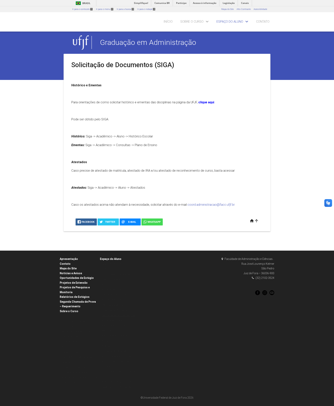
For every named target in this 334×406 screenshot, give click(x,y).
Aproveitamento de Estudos (115, 320)
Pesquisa (106, 330)
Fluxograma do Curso (73, 347)
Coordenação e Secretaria (75, 372)
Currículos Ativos (70, 316)
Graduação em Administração (148, 42)
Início (168, 21)
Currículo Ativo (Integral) (74, 321)
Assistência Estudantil (113, 300)
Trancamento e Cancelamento (117, 295)
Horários (106, 284)
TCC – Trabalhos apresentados (117, 274)
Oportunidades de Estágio (77, 277)
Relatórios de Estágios (74, 296)
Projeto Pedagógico (71, 342)
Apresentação (69, 258)
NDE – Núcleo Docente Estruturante (79, 377)
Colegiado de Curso (72, 383)
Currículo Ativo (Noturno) (74, 326)
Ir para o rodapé (146, 9)
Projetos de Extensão (74, 282)
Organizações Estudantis (114, 310)
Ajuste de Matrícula (111, 289)
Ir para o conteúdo (82, 9)
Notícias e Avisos (71, 273)
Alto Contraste (244, 9)
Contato (262, 21)
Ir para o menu (104, 9)
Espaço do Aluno (229, 21)
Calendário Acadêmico (113, 279)
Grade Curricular (70, 352)
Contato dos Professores (74, 367)
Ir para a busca (125, 9)
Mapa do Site (227, 9)
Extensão (106, 346)
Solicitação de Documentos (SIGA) (119, 315)
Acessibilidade (260, 9)
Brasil (82, 3)
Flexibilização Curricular (114, 325)
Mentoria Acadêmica (112, 305)
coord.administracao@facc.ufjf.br (210, 204)
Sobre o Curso (192, 21)
